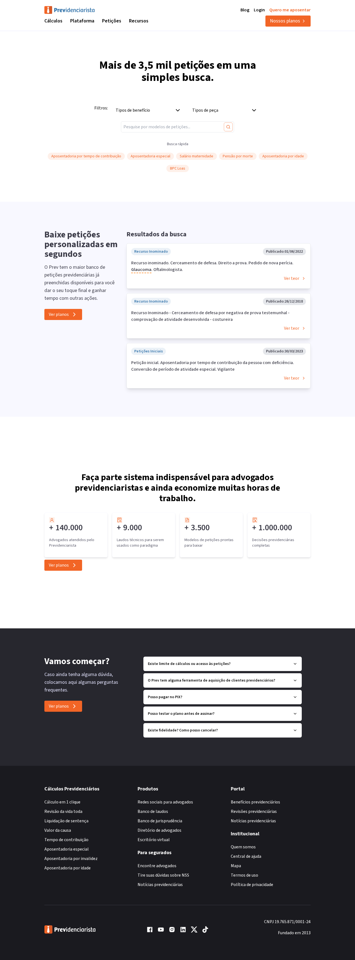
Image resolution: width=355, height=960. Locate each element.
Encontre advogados (157, 865)
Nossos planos (285, 20)
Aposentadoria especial (66, 849)
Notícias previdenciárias (160, 884)
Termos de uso (244, 875)
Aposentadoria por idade (67, 868)
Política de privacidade (252, 884)
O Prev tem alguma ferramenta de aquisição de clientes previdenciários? (211, 680)
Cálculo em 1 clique (62, 802)
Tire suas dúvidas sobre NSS (163, 875)
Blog (244, 10)
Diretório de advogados (159, 830)
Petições (111, 20)
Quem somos (243, 846)
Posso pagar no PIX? (165, 697)
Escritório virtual (154, 839)
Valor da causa (57, 830)
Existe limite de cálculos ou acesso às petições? (189, 664)
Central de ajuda (246, 856)
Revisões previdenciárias (254, 811)
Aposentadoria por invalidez (71, 858)
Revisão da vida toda (63, 811)
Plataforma (82, 20)
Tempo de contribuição (66, 839)
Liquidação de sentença (66, 820)
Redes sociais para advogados (165, 802)
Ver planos (59, 314)
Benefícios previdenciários (255, 802)
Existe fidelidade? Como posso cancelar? (183, 730)
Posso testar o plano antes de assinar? (181, 713)
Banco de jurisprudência (160, 820)
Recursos (138, 20)
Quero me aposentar (290, 10)
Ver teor (291, 278)
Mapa (236, 865)
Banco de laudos (153, 811)
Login (259, 10)
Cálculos (53, 20)
